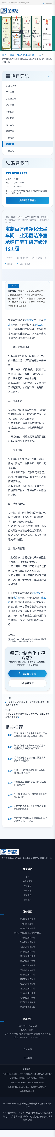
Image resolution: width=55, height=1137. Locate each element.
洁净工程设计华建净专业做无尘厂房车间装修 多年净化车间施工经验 (30, 735)
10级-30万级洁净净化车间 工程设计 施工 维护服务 (29, 771)
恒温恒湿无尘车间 (27, 1007)
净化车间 (10, 105)
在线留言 (29, 683)
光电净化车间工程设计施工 (18, 1087)
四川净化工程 (27, 923)
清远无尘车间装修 (27, 988)
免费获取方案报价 (27, 200)
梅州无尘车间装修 (27, 974)
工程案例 (27, 886)
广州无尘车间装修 (27, 937)
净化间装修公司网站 (18, 1082)
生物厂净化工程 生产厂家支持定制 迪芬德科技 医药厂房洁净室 (29, 747)
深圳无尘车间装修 (27, 919)
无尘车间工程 (23, 54)
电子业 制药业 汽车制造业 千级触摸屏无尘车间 (30, 795)
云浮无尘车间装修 (27, 1002)
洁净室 (16, 597)
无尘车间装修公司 (10, 1074)
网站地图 (27, 1049)
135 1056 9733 (16, 173)
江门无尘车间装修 (27, 965)
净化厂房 (10, 118)
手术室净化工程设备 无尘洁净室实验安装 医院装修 (29, 759)
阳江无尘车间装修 (27, 984)
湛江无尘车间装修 (27, 956)
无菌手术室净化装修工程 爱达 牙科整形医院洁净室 (30, 807)
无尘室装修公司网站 (36, 1082)
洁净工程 (10, 124)
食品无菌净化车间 (27, 1091)
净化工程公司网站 (44, 1074)
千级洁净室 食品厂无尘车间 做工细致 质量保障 (30, 783)
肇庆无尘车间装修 (27, 960)
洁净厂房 (36, 54)
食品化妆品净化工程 (38, 1087)
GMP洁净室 (11, 86)
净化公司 (10, 111)
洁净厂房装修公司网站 (36, 1078)
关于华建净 (27, 881)
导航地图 (27, 1057)
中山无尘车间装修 (27, 993)
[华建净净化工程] (10, 11)
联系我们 (27, 900)
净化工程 (10, 150)
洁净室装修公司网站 (18, 1078)
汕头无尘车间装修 (27, 947)
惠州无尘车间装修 (27, 928)
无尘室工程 (11, 98)
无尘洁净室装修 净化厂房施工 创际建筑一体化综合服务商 (27, 703)
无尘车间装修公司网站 (27, 1074)
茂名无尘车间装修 (27, 970)
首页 (4, 54)
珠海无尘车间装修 (27, 942)
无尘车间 (10, 92)
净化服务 (10, 137)
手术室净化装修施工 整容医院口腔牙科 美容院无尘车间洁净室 (27, 715)
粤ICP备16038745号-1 (13, 1112)
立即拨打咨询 (29, 673)
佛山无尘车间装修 (27, 951)
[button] (50, 7)
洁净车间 (10, 131)
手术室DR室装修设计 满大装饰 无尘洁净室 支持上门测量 (30, 819)
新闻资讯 (27, 890)
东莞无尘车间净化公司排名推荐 (27, 933)
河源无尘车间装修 (27, 979)
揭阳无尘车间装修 (27, 997)
